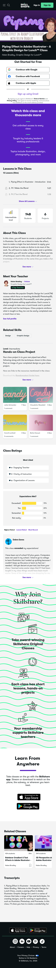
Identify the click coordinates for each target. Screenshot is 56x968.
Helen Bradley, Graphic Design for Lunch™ (21, 55)
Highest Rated (9, 530)
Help (28, 947)
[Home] (25, 5)
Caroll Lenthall (9, 433)
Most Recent (33, 530)
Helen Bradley (20, 281)
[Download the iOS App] (18, 930)
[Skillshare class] (18, 843)
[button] (4, 5)
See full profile (9, 319)
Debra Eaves (18, 540)
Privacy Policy (12, 101)
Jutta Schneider (10, 405)
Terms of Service (39, 99)
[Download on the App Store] (28, 797)
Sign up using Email (28, 94)
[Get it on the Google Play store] (28, 806)
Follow (27, 281)
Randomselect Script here (27, 375)
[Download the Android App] (38, 930)
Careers (20, 947)
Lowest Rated (21, 530)
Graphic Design (23, 335)
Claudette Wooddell (37, 405)
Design (8, 335)
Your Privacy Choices (26, 955)
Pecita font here (19, 380)
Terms (44, 947)
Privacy (36, 947)
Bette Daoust (35, 433)
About (12, 947)
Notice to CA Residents (28, 958)
